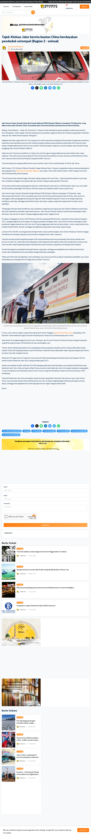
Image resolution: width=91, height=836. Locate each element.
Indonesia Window (15, 46)
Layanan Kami (28, 6)
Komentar (7, 503)
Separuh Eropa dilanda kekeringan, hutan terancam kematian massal (54, 2)
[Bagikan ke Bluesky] (49, 87)
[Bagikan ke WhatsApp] (58, 87)
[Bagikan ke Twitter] (37, 87)
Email (6, 495)
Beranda (6, 6)
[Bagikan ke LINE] (41, 87)
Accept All (83, 830)
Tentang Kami (16, 6)
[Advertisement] (45, 106)
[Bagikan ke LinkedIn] (45, 87)
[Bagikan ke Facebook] (32, 87)
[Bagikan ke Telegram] (54, 87)
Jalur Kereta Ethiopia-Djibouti (27, 171)
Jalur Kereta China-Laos (63, 333)
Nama (6, 487)
